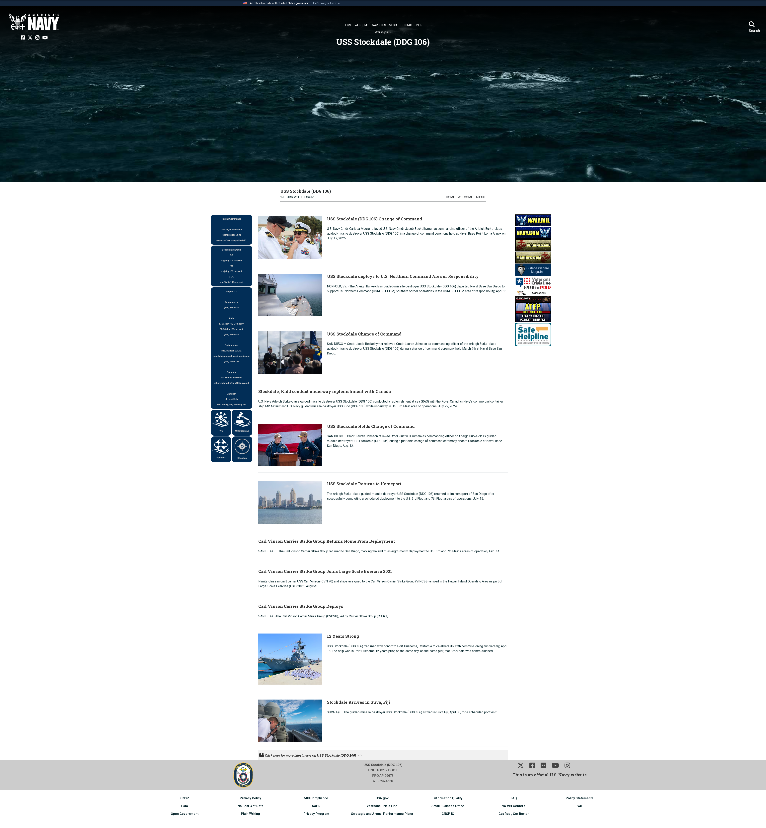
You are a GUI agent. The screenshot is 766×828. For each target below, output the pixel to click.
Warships (382, 32)
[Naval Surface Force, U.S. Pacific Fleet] (34, 22)
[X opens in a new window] (30, 37)
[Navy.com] (533, 232)
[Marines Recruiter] (533, 257)
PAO (221, 431)
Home (450, 197)
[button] (326, 3)
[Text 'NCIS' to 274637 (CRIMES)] (533, 312)
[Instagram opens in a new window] (37, 37)
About (481, 197)
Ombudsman (242, 431)
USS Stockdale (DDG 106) (305, 191)
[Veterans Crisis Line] (533, 282)
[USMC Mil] (533, 245)
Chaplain (242, 458)
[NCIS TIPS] (533, 295)
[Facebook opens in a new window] (23, 37)
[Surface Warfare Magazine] (533, 269)
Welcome (465, 197)
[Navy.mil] (533, 220)
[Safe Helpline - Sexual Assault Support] (533, 334)
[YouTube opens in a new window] (45, 37)
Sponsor (220, 457)
